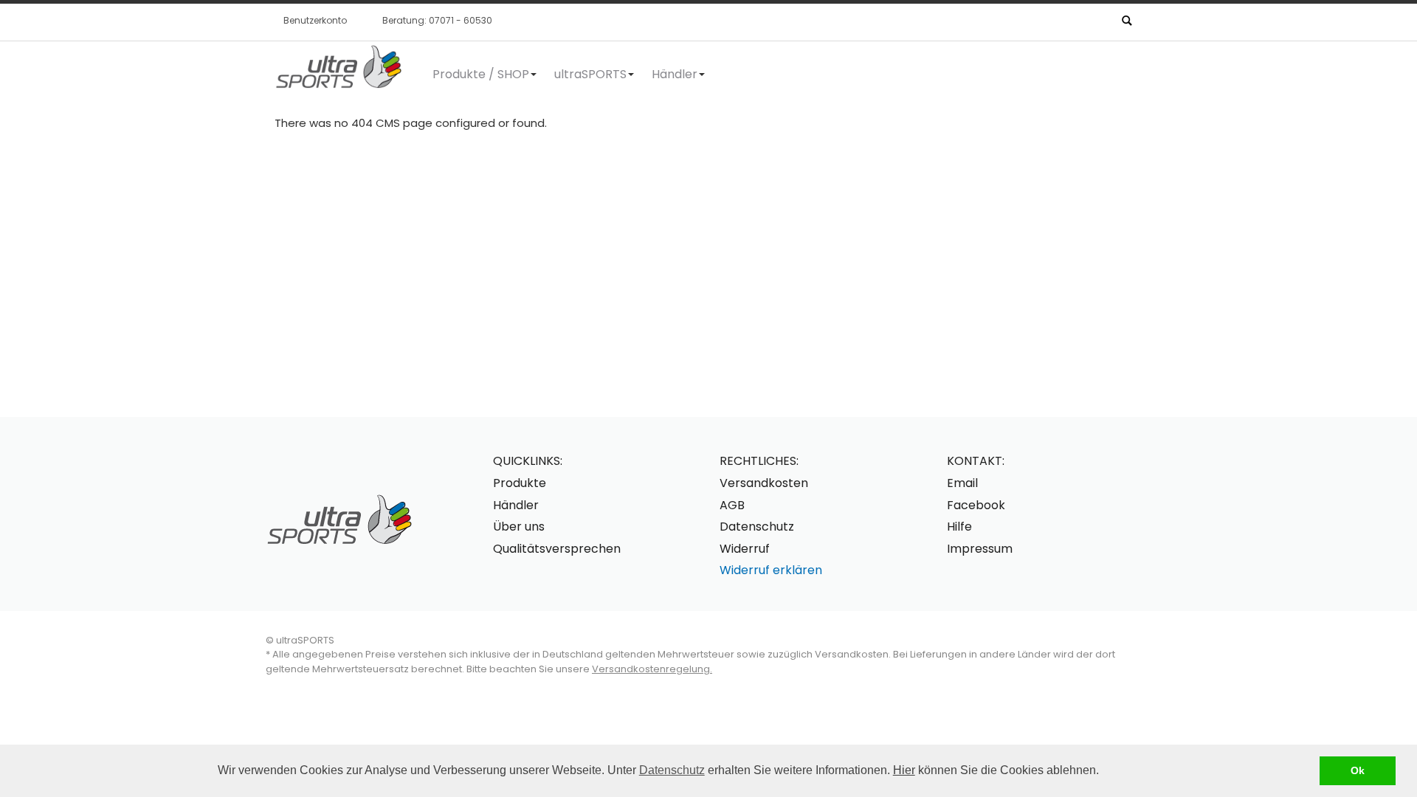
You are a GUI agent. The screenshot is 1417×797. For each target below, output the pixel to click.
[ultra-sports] (338, 67)
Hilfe (959, 526)
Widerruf (745, 548)
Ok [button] (1358, 770)
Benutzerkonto (315, 20)
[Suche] (1126, 20)
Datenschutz (672, 770)
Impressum (980, 548)
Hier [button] (904, 770)
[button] (1104, 772)
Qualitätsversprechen (557, 548)
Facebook (976, 505)
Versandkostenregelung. (652, 669)
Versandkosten (764, 483)
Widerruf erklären (771, 570)
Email (962, 483)
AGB (732, 505)
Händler (516, 505)
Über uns (519, 526)
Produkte (519, 483)
